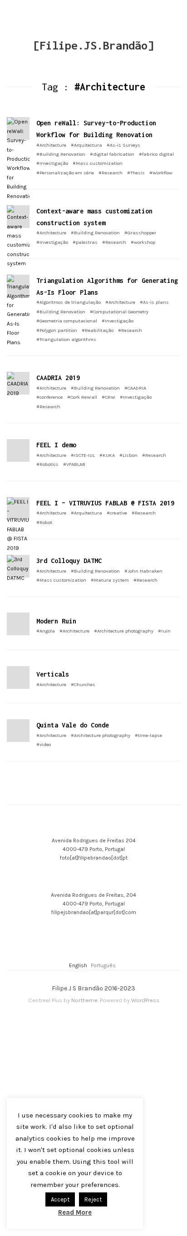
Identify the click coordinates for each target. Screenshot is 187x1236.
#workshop (143, 242)
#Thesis (136, 173)
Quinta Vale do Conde (72, 725)
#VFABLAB (74, 464)
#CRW (108, 397)
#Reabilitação (97, 330)
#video (43, 744)
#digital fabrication (112, 154)
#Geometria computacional (66, 321)
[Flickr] (89, 1022)
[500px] (98, 1022)
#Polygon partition (56, 330)
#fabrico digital (156, 154)
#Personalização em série (65, 173)
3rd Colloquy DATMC (69, 560)
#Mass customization (98, 163)
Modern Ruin (56, 621)
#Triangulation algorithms (66, 339)
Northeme (84, 1000)
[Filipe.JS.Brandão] (93, 45)
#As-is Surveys (123, 145)
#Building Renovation (60, 154)
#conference (49, 397)
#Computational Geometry (119, 312)
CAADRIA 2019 (58, 377)
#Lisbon (128, 455)
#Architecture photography (123, 631)
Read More (75, 1212)
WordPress (145, 1000)
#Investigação (52, 163)
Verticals (52, 674)
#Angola (45, 631)
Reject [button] (93, 1199)
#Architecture (51, 145)
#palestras (85, 242)
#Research (110, 173)
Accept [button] (60, 1199)
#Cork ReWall (82, 397)
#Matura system (110, 580)
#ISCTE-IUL (83, 455)
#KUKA (107, 455)
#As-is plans (154, 302)
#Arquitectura (86, 145)
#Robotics (47, 464)
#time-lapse (148, 735)
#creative (117, 513)
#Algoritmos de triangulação (68, 302)
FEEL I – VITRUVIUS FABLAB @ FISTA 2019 (105, 503)
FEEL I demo (56, 445)
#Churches (83, 684)
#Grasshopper (140, 233)
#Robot (44, 522)
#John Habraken (143, 571)
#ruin (164, 631)
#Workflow (160, 173)
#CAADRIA (135, 388)
